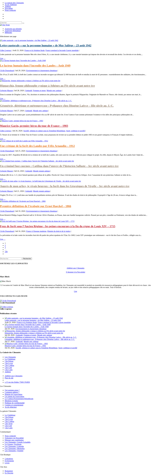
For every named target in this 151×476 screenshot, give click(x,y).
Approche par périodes (13, 29)
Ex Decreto (9, 473)
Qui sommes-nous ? (12, 390)
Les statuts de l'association (14, 397)
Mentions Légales (11, 401)
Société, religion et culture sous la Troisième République (44, 131)
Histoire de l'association (13, 394)
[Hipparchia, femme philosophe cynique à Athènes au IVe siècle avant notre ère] (30, 81)
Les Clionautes (10, 357)
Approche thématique (13, 31)
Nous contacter (10, 10)
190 (6, 252)
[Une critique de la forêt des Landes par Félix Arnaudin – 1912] (24, 141)
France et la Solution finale (35, 50)
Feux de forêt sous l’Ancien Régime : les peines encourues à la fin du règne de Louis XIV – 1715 (57, 226)
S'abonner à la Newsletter (14, 438)
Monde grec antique (54, 91)
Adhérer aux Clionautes (75, 268)
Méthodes (8, 33)
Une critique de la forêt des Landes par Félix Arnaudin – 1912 (37, 145)
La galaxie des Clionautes (14, 3)
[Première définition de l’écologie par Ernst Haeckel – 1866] (23, 201)
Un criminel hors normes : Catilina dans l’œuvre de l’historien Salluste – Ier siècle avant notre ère (59, 166)
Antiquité (28, 91)
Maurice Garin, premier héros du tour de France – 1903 (34, 125)
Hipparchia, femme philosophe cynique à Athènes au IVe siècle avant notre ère (47, 85)
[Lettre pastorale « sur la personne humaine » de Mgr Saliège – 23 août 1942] (29, 40)
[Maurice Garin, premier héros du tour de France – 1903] (21, 121)
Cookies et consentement (14, 405)
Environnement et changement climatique (41, 71)
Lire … (2, 58)
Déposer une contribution (14, 440)
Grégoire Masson (6, 91)
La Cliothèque (10, 359)
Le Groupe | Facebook (13, 444)
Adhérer (8, 7)
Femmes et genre (39, 91)
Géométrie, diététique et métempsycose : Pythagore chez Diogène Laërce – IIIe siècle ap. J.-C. (57, 105)
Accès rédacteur (11, 407)
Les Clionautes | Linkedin (14, 446)
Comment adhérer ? (12, 392)
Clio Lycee (9, 363)
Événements (9, 461)
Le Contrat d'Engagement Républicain (19, 399)
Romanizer (9, 471)
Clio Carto (9, 370)
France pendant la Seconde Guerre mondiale (62, 50)
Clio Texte (9, 424)
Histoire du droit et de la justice (58, 231)
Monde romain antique (41, 171)
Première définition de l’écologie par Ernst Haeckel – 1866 (35, 206)
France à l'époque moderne (36, 231)
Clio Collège (9, 365)
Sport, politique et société (75, 131)
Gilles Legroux (5, 50)
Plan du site (9, 378)
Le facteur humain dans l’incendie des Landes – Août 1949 (35, 65)
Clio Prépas (9, 361)
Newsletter (9, 8)
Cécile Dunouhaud (7, 71)
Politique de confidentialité (15, 403)
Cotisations (9, 459)
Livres (7, 463)
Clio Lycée (9, 419)
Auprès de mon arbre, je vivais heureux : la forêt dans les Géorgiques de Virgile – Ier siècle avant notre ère (64, 186)
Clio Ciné (8, 368)
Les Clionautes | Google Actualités (17, 442)
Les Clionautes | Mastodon (15, 449)
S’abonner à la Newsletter (75, 272)
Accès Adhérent (11, 5)
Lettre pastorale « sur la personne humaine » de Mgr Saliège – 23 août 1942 (45, 45)
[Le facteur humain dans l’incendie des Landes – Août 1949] (23, 61)
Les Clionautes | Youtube (14, 451)
